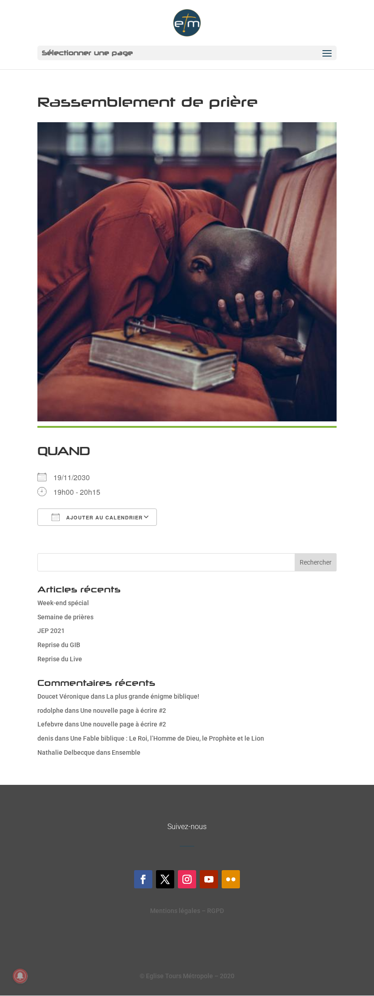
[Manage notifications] (20, 976)
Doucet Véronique (63, 696)
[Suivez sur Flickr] (231, 879)
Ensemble (126, 752)
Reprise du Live (59, 659)
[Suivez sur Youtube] (209, 879)
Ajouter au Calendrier (103, 517)
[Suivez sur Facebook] (143, 879)
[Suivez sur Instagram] (187, 879)
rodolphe (50, 710)
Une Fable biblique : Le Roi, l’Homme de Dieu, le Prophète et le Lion (167, 738)
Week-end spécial (63, 603)
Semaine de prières (65, 617)
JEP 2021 (51, 630)
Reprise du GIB (58, 644)
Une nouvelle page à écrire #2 (123, 710)
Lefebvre (50, 724)
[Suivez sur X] (165, 879)
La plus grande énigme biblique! (152, 696)
